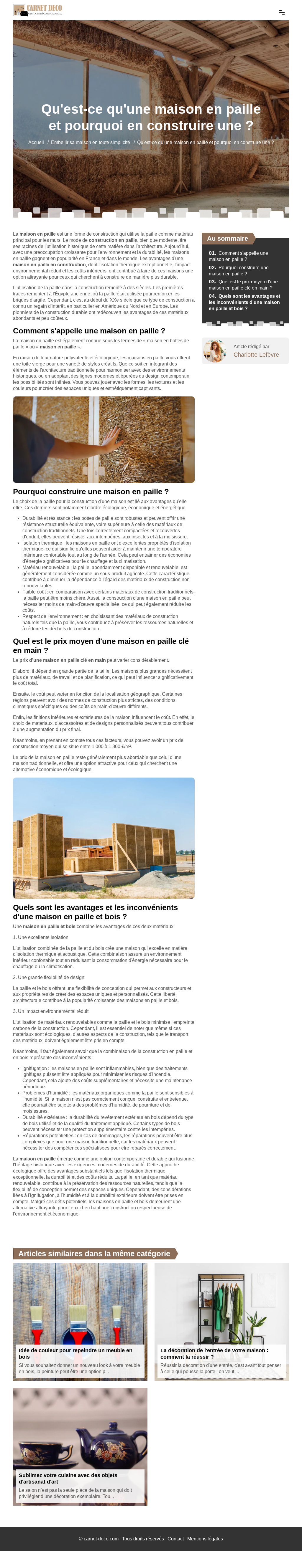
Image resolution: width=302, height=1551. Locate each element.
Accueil (36, 142)
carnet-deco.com (101, 1538)
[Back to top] (285, 1534)
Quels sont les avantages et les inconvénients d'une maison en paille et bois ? (244, 302)
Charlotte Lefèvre (256, 354)
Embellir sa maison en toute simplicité (90, 142)
